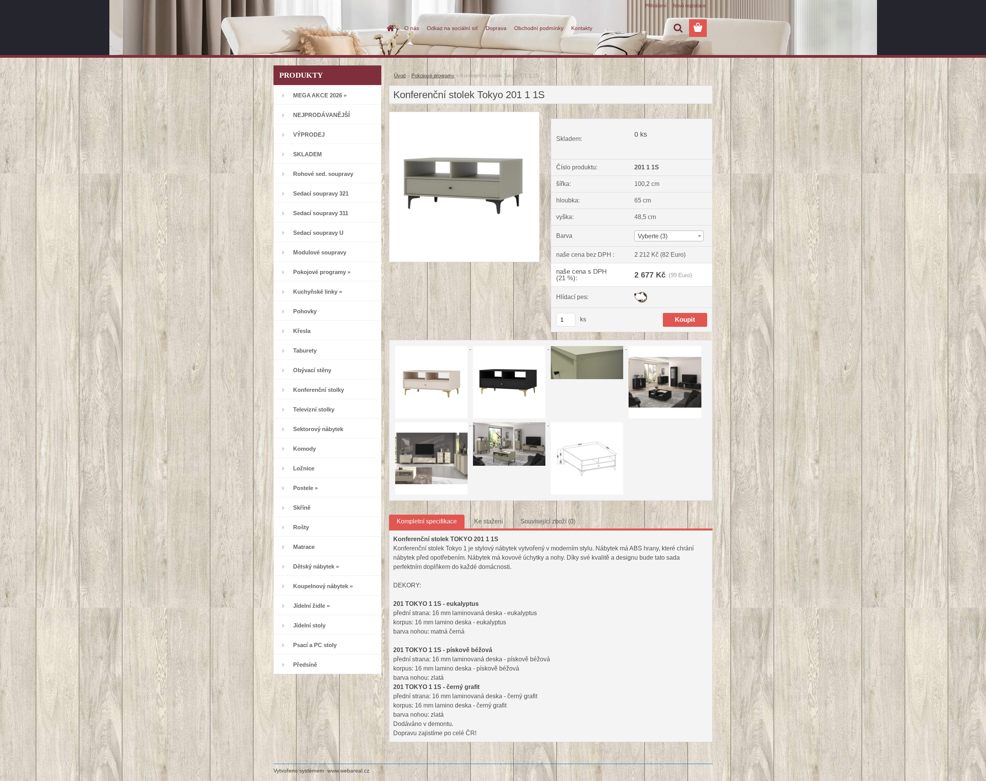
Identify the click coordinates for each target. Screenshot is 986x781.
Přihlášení (655, 5)
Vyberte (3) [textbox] (652, 236)
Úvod (400, 76)
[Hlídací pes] (640, 294)
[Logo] (326, 28)
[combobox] (668, 236)
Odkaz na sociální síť (452, 28)
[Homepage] (390, 28)
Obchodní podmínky (538, 28)
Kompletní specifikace (427, 521)
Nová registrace (689, 5)
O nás (411, 28)
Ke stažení (488, 521)
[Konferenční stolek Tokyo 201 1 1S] (464, 115)
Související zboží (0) (547, 521)
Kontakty (581, 28)
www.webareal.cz (348, 771)
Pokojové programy (432, 76)
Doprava (496, 28)
